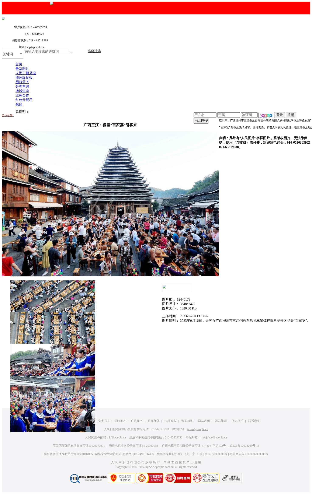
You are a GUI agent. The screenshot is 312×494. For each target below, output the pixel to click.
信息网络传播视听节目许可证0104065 (68, 454)
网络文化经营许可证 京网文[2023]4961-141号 (124, 454)
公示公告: (8, 115)
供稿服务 (170, 421)
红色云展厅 (23, 100)
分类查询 (22, 86)
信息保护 (237, 421)
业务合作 (22, 95)
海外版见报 (23, 77)
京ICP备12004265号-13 (244, 445)
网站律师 (221, 421)
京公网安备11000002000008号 (249, 454)
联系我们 (254, 421)
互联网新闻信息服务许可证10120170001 (79, 445)
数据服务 (187, 421)
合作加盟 (154, 421)
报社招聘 (103, 421)
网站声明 (204, 421)
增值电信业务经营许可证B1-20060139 (133, 445)
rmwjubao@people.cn (214, 437)
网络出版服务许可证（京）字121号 (179, 454)
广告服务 (137, 421)
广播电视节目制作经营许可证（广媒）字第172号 (194, 445)
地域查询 (22, 91)
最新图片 (22, 68)
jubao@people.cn (197, 429)
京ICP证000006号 (216, 454)
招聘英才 (120, 421)
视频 (18, 104)
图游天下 (22, 82)
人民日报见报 (25, 73)
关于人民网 (85, 421)
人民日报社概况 (62, 421)
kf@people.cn (117, 437)
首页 (18, 64)
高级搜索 (94, 51)
